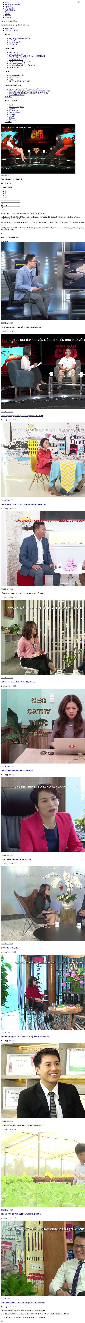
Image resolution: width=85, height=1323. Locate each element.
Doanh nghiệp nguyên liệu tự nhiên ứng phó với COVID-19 (22, 416)
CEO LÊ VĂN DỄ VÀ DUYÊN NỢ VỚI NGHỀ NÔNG (21, 1214)
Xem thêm (4, 241)
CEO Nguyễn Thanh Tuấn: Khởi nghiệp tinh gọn (18, 682)
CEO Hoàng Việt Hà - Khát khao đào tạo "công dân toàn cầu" (23, 1303)
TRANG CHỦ (10, 28)
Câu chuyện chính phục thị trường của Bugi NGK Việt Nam (22, 593)
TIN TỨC (8, 97)
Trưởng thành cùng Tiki (9, 948)
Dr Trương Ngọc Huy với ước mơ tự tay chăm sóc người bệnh (22, 1125)
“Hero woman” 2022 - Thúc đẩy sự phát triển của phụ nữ (21, 327)
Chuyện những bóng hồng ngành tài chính (16, 859)
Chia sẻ (4, 210)
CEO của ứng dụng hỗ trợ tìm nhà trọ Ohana (17, 770)
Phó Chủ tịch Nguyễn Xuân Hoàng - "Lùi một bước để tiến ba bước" (25, 1037)
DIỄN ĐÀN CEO (5, 175)
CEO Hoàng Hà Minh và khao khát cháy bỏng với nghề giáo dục (23, 504)
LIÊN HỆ (8, 122)
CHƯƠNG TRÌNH (11, 30)
